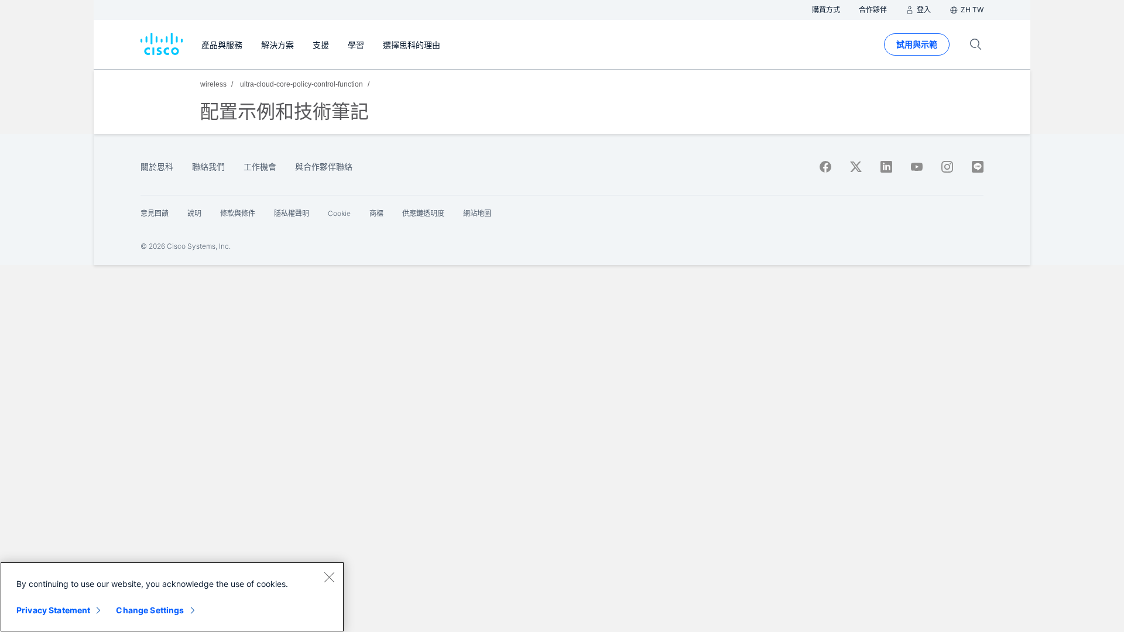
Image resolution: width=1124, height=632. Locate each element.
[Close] (329, 577)
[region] (172, 597)
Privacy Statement (53, 610)
